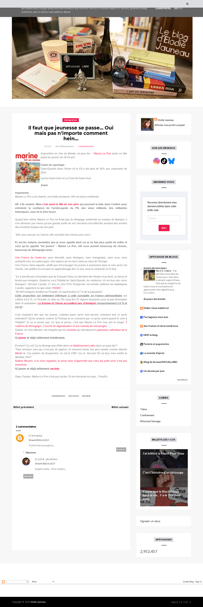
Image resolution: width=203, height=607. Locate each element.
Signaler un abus (150, 521)
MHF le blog (150, 334)
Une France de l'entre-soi (30, 257)
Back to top (180, 602)
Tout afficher (182, 380)
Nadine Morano (24, 361)
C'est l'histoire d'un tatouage (163, 472)
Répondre (121, 449)
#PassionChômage (150, 421)
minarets (71, 330)
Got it (178, 8)
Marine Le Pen (102, 153)
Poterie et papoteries (156, 343)
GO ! (164, 228)
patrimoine (102, 330)
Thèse (143, 409)
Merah (19, 353)
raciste (54, 368)
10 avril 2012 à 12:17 (45, 463)
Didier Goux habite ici (156, 307)
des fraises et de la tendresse (161, 325)
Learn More (163, 8)
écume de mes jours (155, 267)
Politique (74, 396)
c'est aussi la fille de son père (60, 204)
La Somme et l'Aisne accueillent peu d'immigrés (67, 303)
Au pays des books (155, 298)
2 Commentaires (86, 146)
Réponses (31, 452)
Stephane (36, 435)
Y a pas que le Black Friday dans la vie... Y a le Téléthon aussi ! (161, 495)
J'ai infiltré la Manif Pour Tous (163, 453)
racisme (87, 396)
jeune (23, 337)
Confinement (147, 415)
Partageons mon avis (156, 316)
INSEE (57, 288)
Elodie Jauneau (46, 459)
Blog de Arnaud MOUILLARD (160, 361)
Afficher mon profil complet (169, 124)
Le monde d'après (154, 352)
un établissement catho (82, 345)
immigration (70, 120)
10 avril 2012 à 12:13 (39, 440)
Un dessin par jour (154, 370)
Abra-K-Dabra (164, 270)
